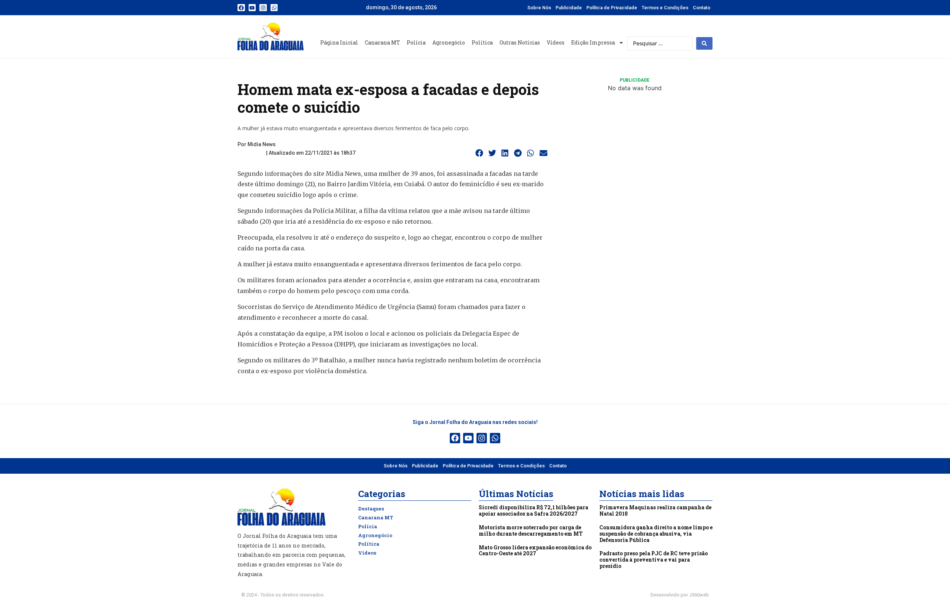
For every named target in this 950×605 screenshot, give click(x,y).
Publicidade (569, 7)
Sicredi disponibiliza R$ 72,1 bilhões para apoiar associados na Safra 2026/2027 (533, 510)
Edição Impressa (593, 42)
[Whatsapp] (274, 7)
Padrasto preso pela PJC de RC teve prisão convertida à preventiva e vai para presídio (653, 559)
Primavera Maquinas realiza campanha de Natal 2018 (655, 510)
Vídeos (555, 42)
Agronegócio (448, 42)
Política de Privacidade (611, 7)
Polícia (416, 42)
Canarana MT (382, 42)
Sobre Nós (539, 7)
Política (482, 42)
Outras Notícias (519, 42)
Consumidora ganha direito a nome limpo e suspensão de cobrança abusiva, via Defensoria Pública (655, 533)
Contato (701, 7)
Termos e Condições (665, 7)
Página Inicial (339, 42)
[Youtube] (252, 7)
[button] (479, 153)
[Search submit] (704, 43)
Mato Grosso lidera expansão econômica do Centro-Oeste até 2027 (535, 550)
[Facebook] (241, 7)
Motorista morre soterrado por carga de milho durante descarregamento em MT (531, 530)
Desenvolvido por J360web (680, 595)
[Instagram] (263, 7)
